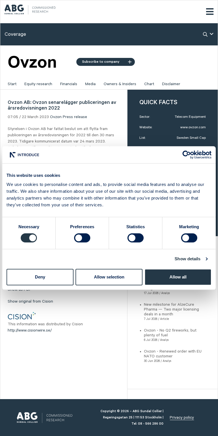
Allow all (177, 276)
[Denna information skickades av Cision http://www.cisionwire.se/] (22, 315)
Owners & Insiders (120, 84)
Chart (149, 84)
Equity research (38, 84)
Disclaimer (171, 84)
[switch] (82, 237)
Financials (68, 84)
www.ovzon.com (193, 127)
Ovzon (56, 117)
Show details (187, 258)
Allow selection (109, 276)
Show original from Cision (30, 301)
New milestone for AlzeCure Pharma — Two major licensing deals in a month (171, 309)
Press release (75, 117)
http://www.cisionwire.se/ (30, 330)
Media (90, 84)
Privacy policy (182, 417)
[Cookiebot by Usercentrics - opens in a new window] (186, 154)
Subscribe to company (101, 62)
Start (12, 84)
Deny (40, 276)
